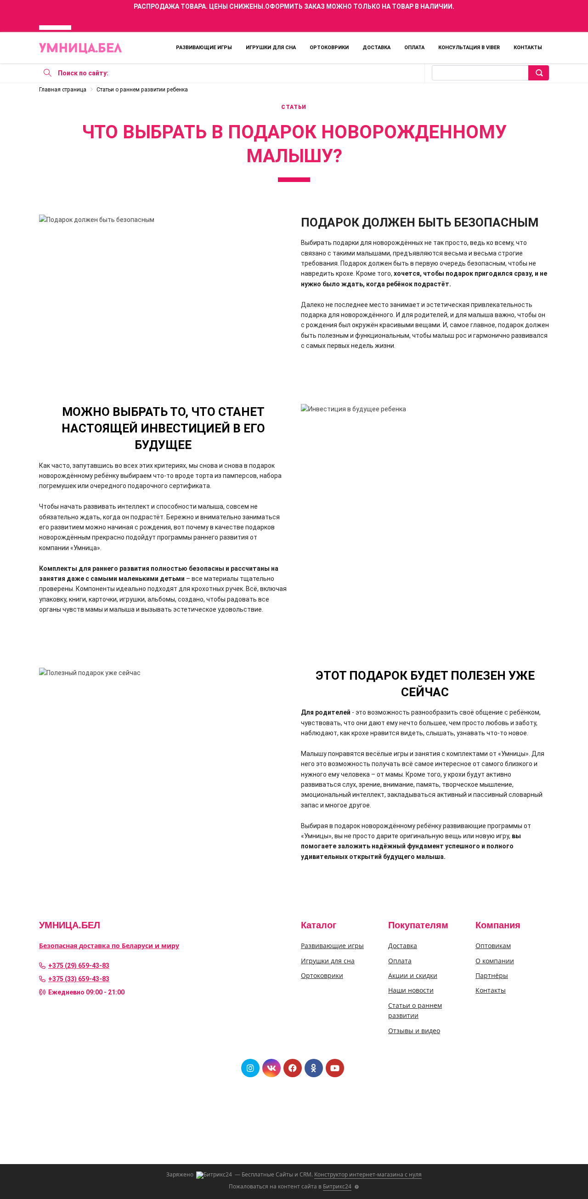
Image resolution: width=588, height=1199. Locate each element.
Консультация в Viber (469, 48)
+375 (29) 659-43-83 (78, 965)
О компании (494, 960)
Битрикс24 (337, 1186)
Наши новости (411, 990)
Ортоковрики (329, 48)
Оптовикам (493, 945)
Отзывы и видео (414, 1030)
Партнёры (491, 975)
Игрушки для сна (271, 48)
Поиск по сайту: (83, 73)
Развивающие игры (204, 48)
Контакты (528, 48)
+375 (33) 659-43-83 (78, 979)
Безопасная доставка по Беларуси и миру (109, 945)
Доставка (376, 48)
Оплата (414, 48)
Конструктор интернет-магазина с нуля (368, 1174)
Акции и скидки (412, 975)
